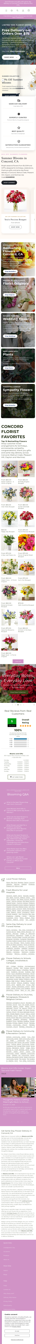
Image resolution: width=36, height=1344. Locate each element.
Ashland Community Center (16, 1037)
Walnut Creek (19, 886)
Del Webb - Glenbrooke (15, 1040)
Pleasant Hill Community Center (23, 1055)
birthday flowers (12, 1213)
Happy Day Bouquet (8, 531)
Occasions (6, 1251)
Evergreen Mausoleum (27, 939)
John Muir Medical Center (20, 907)
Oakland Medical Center (15, 920)
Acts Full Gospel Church (26, 1004)
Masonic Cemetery (12, 952)
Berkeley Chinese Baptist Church (17, 1023)
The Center (22, 1059)
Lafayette (9, 884)
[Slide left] (14, 1122)
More (18, 868)
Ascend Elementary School (21, 986)
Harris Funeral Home (27, 943)
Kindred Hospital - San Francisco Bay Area (20, 914)
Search (5, 1270)
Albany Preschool (26, 981)
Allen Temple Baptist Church (15, 1014)
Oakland (23, 884)
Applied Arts (20, 985)
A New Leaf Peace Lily (8, 555)
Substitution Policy (9, 1309)
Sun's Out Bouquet (24, 580)
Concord (31, 882)
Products (6, 1255)
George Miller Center (23, 1046)
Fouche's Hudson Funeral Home (16, 941)
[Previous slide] (12, 705)
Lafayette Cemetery (27, 948)
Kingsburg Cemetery (13, 948)
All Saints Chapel (16, 1010)
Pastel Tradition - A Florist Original (7, 482)
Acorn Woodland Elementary (20, 973)
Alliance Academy (23, 983)
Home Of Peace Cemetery (14, 944)
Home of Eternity (29, 944)
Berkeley (20, 882)
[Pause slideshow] (34, 705)
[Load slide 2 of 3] (18, 705)
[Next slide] (24, 705)
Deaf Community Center (26, 1039)
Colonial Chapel (16, 937)
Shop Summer (10, 95)
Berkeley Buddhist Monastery (16, 1019)
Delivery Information (9, 1297)
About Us (6, 1259)
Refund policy (7, 1305)
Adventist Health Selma (14, 896)
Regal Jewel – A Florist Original (8, 655)
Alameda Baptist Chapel (14, 1006)
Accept (17, 1331)
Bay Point (14, 882)
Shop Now (11, 57)
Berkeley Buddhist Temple (25, 1021)
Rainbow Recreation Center (14, 1057)
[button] (6, 11)
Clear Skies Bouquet (8, 507)
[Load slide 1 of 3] (15, 705)
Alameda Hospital (28, 896)
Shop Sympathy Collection (18, 697)
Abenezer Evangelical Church (15, 1003)
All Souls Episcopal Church (25, 1012)
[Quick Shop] (11, 10)
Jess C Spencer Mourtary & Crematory (20, 946)
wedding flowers (27, 1201)
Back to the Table (27, 990)
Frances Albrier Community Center (22, 1044)
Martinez (16, 884)
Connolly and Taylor (28, 937)
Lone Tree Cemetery (27, 950)
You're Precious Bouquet (26, 531)
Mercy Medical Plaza (27, 918)
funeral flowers (5, 1183)
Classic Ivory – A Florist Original (9, 580)
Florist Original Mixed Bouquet (25, 555)
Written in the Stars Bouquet (24, 630)
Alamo (8, 882)
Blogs (5, 1274)
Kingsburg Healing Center (16, 916)
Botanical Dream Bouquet (7, 605)
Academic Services (17, 972)
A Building (25, 970)
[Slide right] (22, 1122)
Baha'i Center (23, 1015)
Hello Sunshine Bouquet (26, 605)
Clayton (26, 882)
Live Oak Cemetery (12, 950)
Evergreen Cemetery (12, 939)
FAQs (5, 1285)
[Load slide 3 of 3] (21, 705)
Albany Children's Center (26, 979)
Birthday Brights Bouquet (23, 482)
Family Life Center (23, 1042)
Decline (17, 1335)
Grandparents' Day (9, 1247)
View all (18, 661)
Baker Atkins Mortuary (24, 932)
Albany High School (12, 981)
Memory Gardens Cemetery (24, 954)
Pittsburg (31, 884)
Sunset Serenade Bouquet (23, 507)
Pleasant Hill (10, 886)
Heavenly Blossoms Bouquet (7, 630)
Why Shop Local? (8, 1293)
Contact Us (6, 1289)
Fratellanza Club (11, 1046)
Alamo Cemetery (11, 930)
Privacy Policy (16, 1326)
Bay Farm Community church (25, 1017)
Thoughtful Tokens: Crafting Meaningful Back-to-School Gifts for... (16, 1101)
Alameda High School (22, 977)
